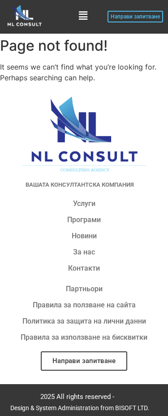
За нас (84, 252)
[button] (82, 15)
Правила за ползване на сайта (84, 305)
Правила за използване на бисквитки (84, 337)
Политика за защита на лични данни (84, 321)
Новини (84, 236)
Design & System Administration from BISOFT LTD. (79, 408)
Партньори (84, 289)
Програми (84, 219)
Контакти (84, 268)
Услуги (84, 203)
